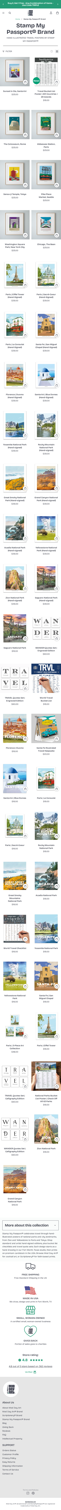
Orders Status (9, 1450)
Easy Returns (8, 1462)
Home (17, 19)
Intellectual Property (12, 1438)
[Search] (10, 13)
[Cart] (57, 13)
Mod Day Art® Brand (12, 1411)
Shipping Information (12, 1466)
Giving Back (8, 1427)
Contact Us (7, 1473)
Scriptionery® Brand (12, 1415)
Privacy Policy (9, 1458)
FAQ (4, 1435)
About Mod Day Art (11, 1408)
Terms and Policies (30, 1490)
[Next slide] (57, 4)
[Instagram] (28, 1493)
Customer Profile (10, 1454)
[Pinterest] (33, 1493)
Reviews (6, 1431)
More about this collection (27, 1225)
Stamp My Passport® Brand (16, 1419)
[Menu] (3, 13)
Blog (4, 1423)
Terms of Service (10, 1470)
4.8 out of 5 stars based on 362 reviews (30, 1366)
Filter (9, 51)
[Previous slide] (3, 4)
